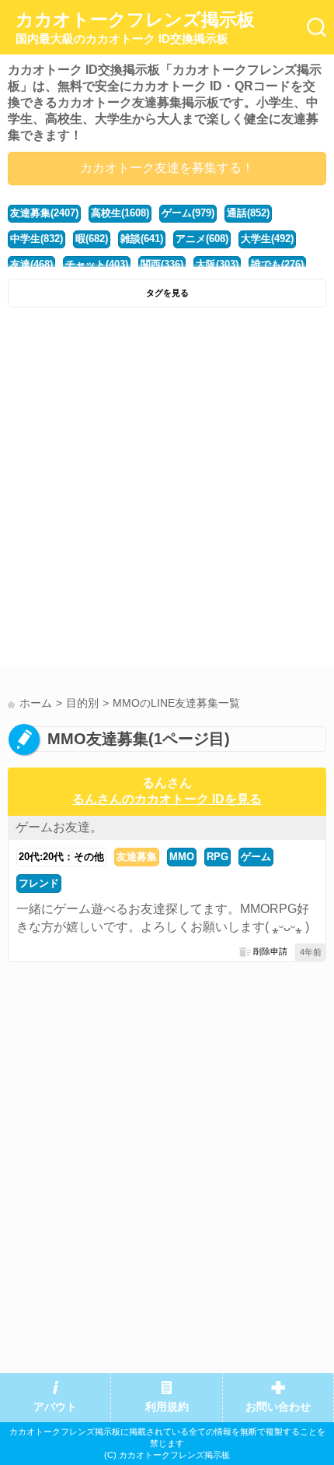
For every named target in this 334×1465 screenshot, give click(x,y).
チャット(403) (96, 264)
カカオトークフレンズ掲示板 (135, 27)
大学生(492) (267, 238)
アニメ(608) (202, 238)
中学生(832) (36, 238)
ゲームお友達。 (59, 827)
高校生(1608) (120, 213)
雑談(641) (141, 238)
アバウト (55, 1407)
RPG (217, 856)
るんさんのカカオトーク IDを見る (167, 799)
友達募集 (137, 856)
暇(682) (91, 238)
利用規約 (167, 1407)
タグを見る (167, 292)
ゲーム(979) (188, 213)
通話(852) (248, 213)
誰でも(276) (277, 264)
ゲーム (256, 856)
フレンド (39, 883)
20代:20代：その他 (61, 856)
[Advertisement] (167, 490)
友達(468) (31, 264)
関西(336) (162, 264)
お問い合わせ (278, 1407)
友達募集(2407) (44, 213)
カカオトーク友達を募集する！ (167, 167)
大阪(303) (217, 264)
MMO (181, 856)
